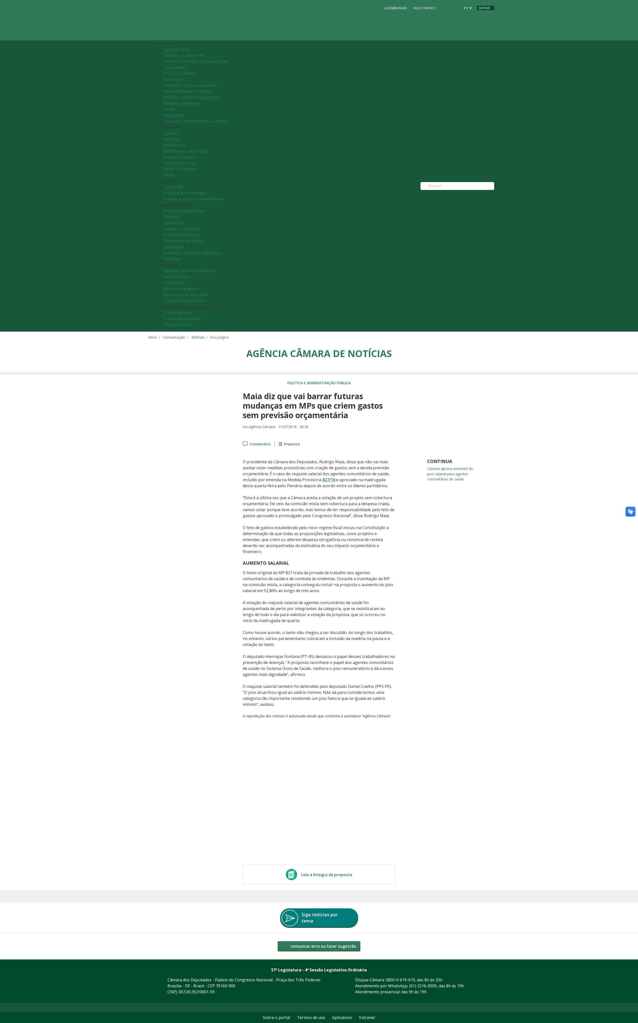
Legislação (173, 247)
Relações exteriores (182, 103)
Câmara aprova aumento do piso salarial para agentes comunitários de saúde (450, 473)
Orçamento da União (183, 241)
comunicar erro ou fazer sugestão (322, 946)
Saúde (169, 109)
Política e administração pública (193, 97)
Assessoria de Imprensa (186, 294)
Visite (169, 175)
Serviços (171, 139)
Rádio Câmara (177, 276)
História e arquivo (180, 169)
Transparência (177, 312)
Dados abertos (177, 324)
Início (152, 337)
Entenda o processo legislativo (192, 253)
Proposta (292, 444)
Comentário (260, 444)
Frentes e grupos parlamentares (194, 199)
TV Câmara (174, 282)
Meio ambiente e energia (187, 91)
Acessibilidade (396, 8)
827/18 (328, 479)
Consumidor (175, 67)
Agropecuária (176, 49)
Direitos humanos (180, 73)
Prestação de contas (182, 318)
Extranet (367, 1017)
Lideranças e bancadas (185, 193)
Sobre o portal (276, 1017)
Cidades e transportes (184, 55)
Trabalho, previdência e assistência (196, 121)
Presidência (174, 145)
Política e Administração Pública (319, 382)
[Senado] (455, 7)
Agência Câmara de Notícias (190, 271)
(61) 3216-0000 (423, 986)
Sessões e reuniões (182, 229)
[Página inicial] (179, 20)
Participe (172, 259)
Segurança (174, 115)
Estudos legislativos (182, 235)
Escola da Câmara (180, 157)
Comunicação (174, 337)
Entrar (484, 8)
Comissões (174, 223)
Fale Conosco (424, 8)
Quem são (173, 187)
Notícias (198, 337)
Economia (173, 79)
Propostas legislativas (184, 211)
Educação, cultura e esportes (190, 85)
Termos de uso (311, 1017)
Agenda (171, 133)
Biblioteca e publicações (186, 151)
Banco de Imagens (181, 288)
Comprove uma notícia (185, 300)
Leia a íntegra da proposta (326, 874)
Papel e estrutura (180, 163)
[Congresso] (446, 7)
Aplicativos (342, 1017)
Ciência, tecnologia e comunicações (196, 61)
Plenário (171, 217)
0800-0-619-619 (400, 980)
